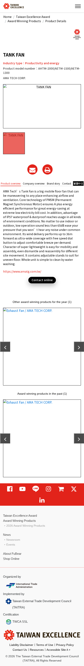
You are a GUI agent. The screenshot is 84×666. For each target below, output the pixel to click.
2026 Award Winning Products (25, 525)
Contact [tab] (66, 183)
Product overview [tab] (11, 183)
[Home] (13, 6)
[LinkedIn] (42, 500)
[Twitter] (74, 488)
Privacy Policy (65, 644)
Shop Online (11, 558)
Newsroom (13, 539)
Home (7, 17)
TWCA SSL (20, 621)
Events (10, 544)
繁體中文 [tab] (78, 183)
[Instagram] (48, 488)
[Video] (22, 488)
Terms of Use (44, 644)
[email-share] (32, 169)
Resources (37, 649)
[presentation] (5, 347)
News (7, 534)
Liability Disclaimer (21, 644)
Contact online (42, 280)
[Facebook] (9, 488)
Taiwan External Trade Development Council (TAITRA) (41, 604)
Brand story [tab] (53, 183)
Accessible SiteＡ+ (58, 649)
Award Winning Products (24, 21)
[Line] (35, 488)
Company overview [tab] (34, 183)
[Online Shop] (61, 488)
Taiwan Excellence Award (33, 17)
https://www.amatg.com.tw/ (22, 271)
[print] (47, 169)
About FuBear (12, 553)
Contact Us (20, 649)
